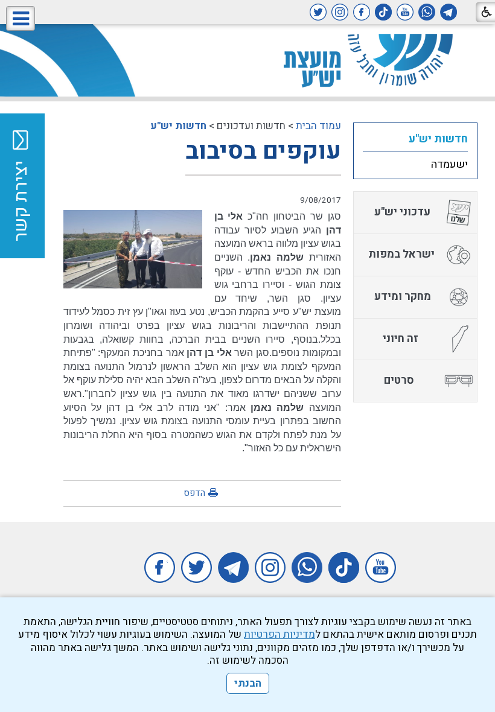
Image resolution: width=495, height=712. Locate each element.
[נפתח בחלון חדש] (448, 12)
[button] (20, 18)
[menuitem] (415, 138)
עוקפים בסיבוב (263, 151)
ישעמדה (449, 164)
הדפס (194, 493)
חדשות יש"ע (178, 125)
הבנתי (247, 683)
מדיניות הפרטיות (279, 634)
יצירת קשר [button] (21, 201)
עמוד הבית (318, 125)
